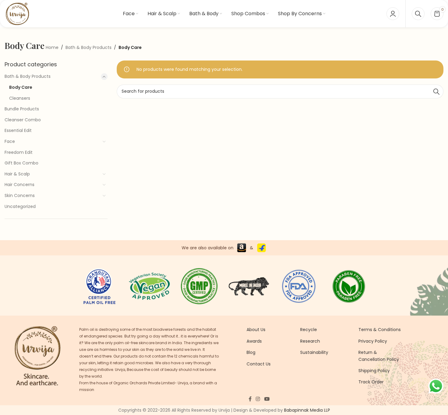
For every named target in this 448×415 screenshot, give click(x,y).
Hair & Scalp (17, 174)
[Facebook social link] (250, 399)
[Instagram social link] (258, 399)
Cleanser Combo (23, 120)
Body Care (20, 87)
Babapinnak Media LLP (307, 410)
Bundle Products (22, 109)
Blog (251, 352)
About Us (256, 330)
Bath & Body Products (89, 47)
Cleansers (19, 98)
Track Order (371, 382)
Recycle (308, 330)
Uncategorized (20, 206)
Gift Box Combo (21, 163)
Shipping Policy (374, 371)
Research (310, 341)
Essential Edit (18, 130)
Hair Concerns (19, 185)
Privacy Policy (372, 341)
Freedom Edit (19, 152)
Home (52, 47)
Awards (254, 341)
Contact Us (259, 364)
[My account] (392, 14)
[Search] (418, 14)
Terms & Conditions (379, 330)
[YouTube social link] (267, 399)
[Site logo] (17, 13)
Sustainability (314, 352)
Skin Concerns (20, 195)
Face (10, 141)
